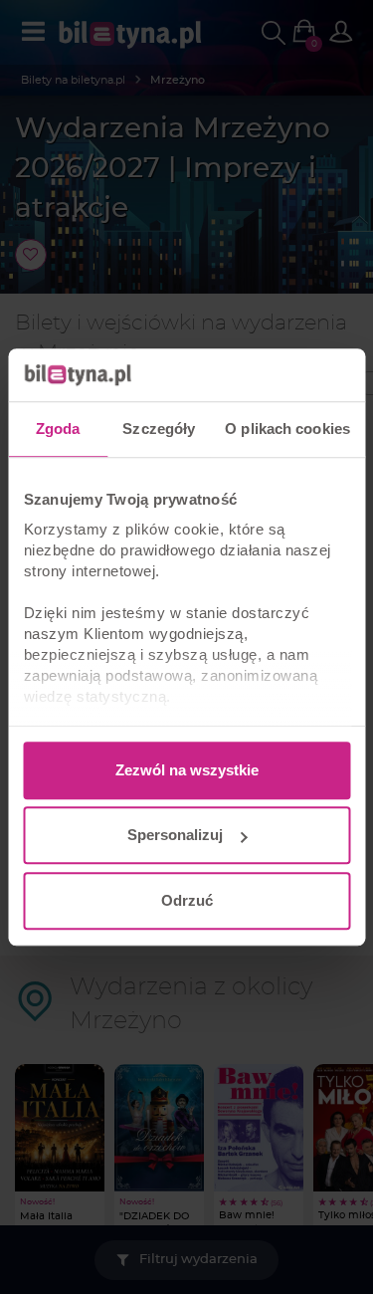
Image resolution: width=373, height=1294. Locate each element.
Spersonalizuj (175, 834)
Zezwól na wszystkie (187, 769)
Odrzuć (187, 900)
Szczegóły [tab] (158, 428)
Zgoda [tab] (58, 428)
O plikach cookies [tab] (287, 428)
